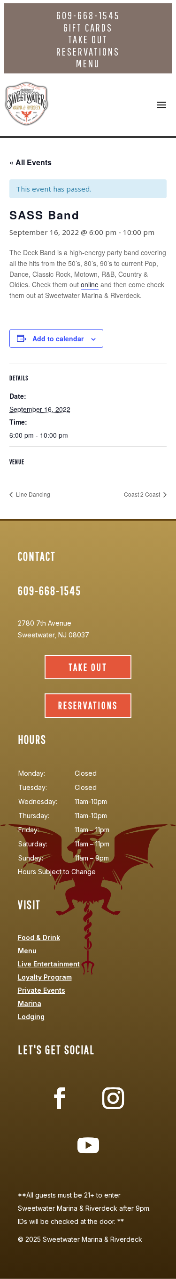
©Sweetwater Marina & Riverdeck (80, 1239)
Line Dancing (32, 494)
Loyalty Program (45, 977)
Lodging (31, 1017)
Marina (29, 1003)
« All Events (30, 162)
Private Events (41, 990)
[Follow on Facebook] (59, 1098)
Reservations (88, 51)
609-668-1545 (88, 15)
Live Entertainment (49, 964)
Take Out (88, 39)
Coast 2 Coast (142, 494)
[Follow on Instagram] (113, 1098)
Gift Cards (88, 27)
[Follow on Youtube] (88, 1145)
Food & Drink (39, 937)
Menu (88, 63)
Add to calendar (58, 338)
